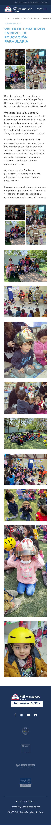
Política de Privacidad (25, 802)
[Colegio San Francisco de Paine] (18, 9)
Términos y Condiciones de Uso (25, 807)
